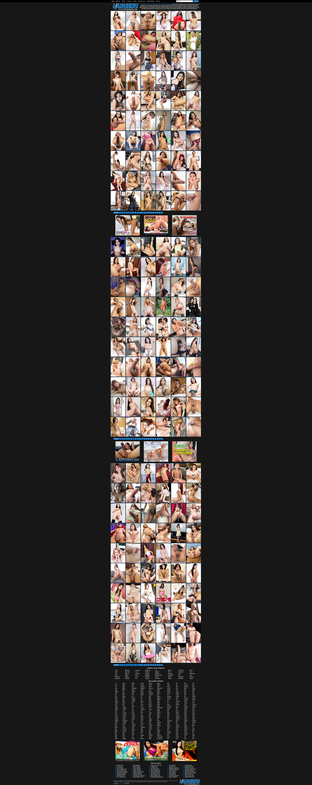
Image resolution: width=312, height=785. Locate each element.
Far (133, 707)
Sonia (185, 719)
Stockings (180, 678)
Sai (185, 696)
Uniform (192, 676)
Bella (116, 738)
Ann (116, 704)
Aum (116, 717)
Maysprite (159, 688)
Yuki (193, 735)
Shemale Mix (172, 774)
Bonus (124, 696)
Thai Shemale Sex (189, 766)
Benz (124, 686)
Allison (116, 691)
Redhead (170, 673)
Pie (176, 722)
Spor (185, 724)
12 (144, 212)
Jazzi (142, 712)
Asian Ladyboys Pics (122, 769)
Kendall (151, 693)
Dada (124, 732)
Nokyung (169, 720)
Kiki (150, 696)
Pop (177, 738)
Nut (168, 735)
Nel (168, 702)
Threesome (192, 673)
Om (177, 688)
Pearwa (178, 715)
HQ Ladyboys (172, 773)
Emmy (133, 701)
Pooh (177, 735)
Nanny (168, 689)
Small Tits (180, 672)
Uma (193, 702)
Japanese (147, 678)
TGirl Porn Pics (173, 770)
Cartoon (125, 714)
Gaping (147, 673)
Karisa (150, 685)
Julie (142, 730)
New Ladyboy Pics (121, 777)
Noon (168, 728)
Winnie (194, 720)
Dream (133, 691)
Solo (179, 675)
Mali (150, 733)
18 (157, 212)
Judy (142, 728)
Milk (158, 701)
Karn (150, 686)
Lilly (150, 714)
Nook (168, 727)
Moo (158, 727)
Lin (150, 717)
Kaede (142, 735)
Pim (177, 724)
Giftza (133, 724)
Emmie (133, 699)
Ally (116, 693)
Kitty (150, 701)
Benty (124, 685)
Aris (116, 712)
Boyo (124, 702)
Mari (150, 738)
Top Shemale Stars (155, 774)
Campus (125, 707)
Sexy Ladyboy (136, 767)
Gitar (133, 728)
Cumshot (137, 673)
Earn (133, 693)
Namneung (159, 737)
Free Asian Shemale (174, 775)
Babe (116, 675)
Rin (185, 689)
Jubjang (143, 727)
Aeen (116, 685)
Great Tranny (172, 771)
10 (140, 212)
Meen (158, 691)
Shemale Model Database (157, 777)
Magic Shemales (137, 770)
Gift (133, 722)
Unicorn (194, 704)
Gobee (133, 730)
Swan (185, 732)
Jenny (142, 715)
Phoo (177, 720)
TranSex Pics (172, 766)
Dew (133, 686)
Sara (185, 704)
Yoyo (193, 730)
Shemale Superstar (173, 767)
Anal (116, 670)
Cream (124, 727)
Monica (159, 725)
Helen (142, 689)
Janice (142, 707)
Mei (158, 694)
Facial (136, 676)
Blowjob (127, 678)
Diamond (134, 688)
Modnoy (159, 722)
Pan (177, 699)
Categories (129, 1)
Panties (157, 676)
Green (142, 683)
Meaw (158, 689)
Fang (133, 706)
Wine (193, 719)
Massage (157, 673)
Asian (116, 672)
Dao (123, 733)
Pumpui (186, 686)
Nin (168, 711)
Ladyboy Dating (150, 1)
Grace (133, 738)
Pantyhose (157, 678)
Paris (177, 707)
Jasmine (143, 709)
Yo (192, 727)
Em (132, 696)
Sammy (186, 699)
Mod (158, 720)
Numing (169, 732)
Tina (193, 691)
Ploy (177, 728)
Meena (158, 693)
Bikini (126, 675)
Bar (116, 725)
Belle (124, 683)
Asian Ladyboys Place (138, 771)
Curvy (136, 675)
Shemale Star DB (137, 774)
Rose (185, 693)
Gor (133, 735)
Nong (168, 722)
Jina (142, 722)
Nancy (168, 686)
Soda (185, 712)
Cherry (124, 719)
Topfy (193, 698)
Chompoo (125, 720)
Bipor (124, 689)
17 (155, 212)
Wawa (193, 714)
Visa (193, 709)
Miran (158, 715)
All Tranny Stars (121, 775)
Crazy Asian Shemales (122, 771)
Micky (158, 699)
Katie (150, 691)
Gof (133, 732)
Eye (133, 702)
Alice (116, 688)
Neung (168, 707)
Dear (124, 737)
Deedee (124, 738)
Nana (168, 685)
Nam (158, 733)
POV (169, 672)
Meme (158, 696)
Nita (168, 714)
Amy (116, 699)
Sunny (185, 730)
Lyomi (150, 728)
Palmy (177, 696)
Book (124, 698)
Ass (116, 673)
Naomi (168, 691)
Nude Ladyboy (136, 766)
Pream (185, 685)
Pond (177, 733)
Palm (177, 694)
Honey (142, 693)
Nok (168, 719)
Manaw (151, 735)
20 (161, 212)
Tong (193, 694)
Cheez (124, 717)
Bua (123, 704)
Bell (116, 737)
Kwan (150, 702)
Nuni (168, 733)
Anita (116, 702)
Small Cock (181, 670)
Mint (158, 714)
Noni (168, 724)
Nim (168, 709)
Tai (185, 737)
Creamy (124, 728)
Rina (185, 691)
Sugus (185, 727)
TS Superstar (120, 766)
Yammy (194, 722)
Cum (136, 672)
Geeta (133, 719)
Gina (133, 727)
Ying (193, 725)
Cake (124, 706)
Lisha (150, 724)
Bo (123, 691)
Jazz (142, 711)
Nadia (158, 732)
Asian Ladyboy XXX (138, 777)
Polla (177, 730)
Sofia (185, 714)
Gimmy (134, 725)
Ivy (141, 699)
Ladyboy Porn (188, 765)
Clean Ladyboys (137, 769)
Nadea (158, 730)
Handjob (147, 675)
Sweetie (186, 733)
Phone (177, 719)
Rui (185, 694)
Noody (168, 725)
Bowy (124, 701)
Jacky (142, 701)
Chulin (124, 722)
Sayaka (186, 706)
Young (191, 678)
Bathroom (117, 678)
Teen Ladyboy (121, 783)
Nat (168, 694)
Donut (133, 689)
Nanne (168, 688)
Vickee (193, 706)
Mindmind (159, 707)
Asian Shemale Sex (155, 770)
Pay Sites (158, 1)
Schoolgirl (170, 675)
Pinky (177, 727)
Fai (132, 704)
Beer (116, 735)
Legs (156, 670)
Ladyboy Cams (141, 1)
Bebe (116, 732)
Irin (142, 698)
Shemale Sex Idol (189, 774)
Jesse (142, 717)
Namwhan (159, 738)
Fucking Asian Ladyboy (139, 775)
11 (142, 212)
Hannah (143, 688)
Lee (150, 711)
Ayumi (116, 719)
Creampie (137, 670)
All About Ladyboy (121, 773)
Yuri (193, 737)
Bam (116, 724)
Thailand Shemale (121, 774)
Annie (116, 707)
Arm (116, 714)
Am (116, 694)
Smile (185, 709)
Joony (142, 724)
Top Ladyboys (136, 765)
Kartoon (151, 688)
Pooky (177, 737)
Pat (177, 709)
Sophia (186, 720)
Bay (116, 728)
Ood (177, 689)
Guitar (142, 685)
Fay (133, 709)
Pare (177, 706)
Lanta (150, 709)
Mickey (159, 698)
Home (113, 1)
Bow (124, 699)
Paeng (177, 693)
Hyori (142, 694)
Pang (177, 702)
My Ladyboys (120, 767)
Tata (193, 686)
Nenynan (169, 706)
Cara (124, 711)
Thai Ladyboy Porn (155, 775)
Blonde (127, 676)
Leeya (150, 712)
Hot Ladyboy (172, 765)
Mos (158, 728)
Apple (116, 709)
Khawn (150, 694)
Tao (193, 685)
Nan (168, 683)
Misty (158, 717)
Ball (116, 722)
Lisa (150, 722)
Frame (133, 715)
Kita (150, 699)
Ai (115, 686)
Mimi (158, 704)
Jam (142, 702)
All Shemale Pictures (174, 769)
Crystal (124, 730)
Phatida (178, 717)
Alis (116, 689)
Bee (116, 733)
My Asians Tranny (189, 767)
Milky (158, 702)
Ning (168, 712)
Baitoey (117, 720)
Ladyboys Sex (154, 766)
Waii (193, 711)
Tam (185, 738)
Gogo (133, 733)
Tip (193, 693)
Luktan (151, 725)
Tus (193, 701)
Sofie (185, 715)
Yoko (193, 728)
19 (159, 212)
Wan (193, 712)
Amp (116, 698)
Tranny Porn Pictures (156, 765)
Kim (150, 698)
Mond (158, 724)
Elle (133, 694)
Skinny (170, 678)
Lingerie (157, 672)
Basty (116, 727)
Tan (193, 683)
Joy (141, 725)
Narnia (169, 693)
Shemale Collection (155, 771)
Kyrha (150, 706)
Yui (193, 733)
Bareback (117, 676)
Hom (142, 691)
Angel (116, 701)
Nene (168, 704)
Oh (176, 683)
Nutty (168, 737)
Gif (132, 720)
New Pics (118, 1)
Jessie (142, 719)
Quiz (185, 688)
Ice (141, 696)
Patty (177, 711)
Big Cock (127, 672)
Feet (136, 678)
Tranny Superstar (137, 773)
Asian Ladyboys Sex (122, 770)
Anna (116, 706)
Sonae (185, 717)
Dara (124, 735)
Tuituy (193, 699)
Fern (133, 711)
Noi (168, 717)
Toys (191, 675)
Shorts (169, 676)
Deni (133, 685)
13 (146, 212)
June (142, 732)
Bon (123, 694)
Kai (141, 737)
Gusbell (142, 686)
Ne (167, 701)
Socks (179, 673)
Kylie (150, 704)
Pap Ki (177, 704)
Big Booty (127, 670)
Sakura (186, 698)
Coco (124, 725)
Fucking (147, 672)
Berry (124, 688)
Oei (168, 738)
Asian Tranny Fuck (189, 775)
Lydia (150, 727)
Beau (116, 730)
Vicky (193, 707)
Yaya (193, 724)
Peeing (169, 670)
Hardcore (147, 676)
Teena (193, 688)
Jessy (142, 720)
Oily (177, 686)
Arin (116, 711)
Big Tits (127, 673)
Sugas (185, 725)
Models (123, 1)
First (133, 712)
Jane (142, 706)
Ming (158, 709)
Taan (185, 735)
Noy (168, 730)
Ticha (193, 689)
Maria (158, 683)
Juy (141, 733)
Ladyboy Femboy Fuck (190, 769)
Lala (150, 707)
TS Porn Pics (120, 765)
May (158, 686)
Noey (168, 715)
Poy (185, 683)
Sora (185, 722)
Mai (150, 732)
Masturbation (158, 675)
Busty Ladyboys (173, 777)
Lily (150, 715)
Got (133, 737)
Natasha (169, 696)
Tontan (194, 696)
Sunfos (186, 728)
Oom (177, 691)
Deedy (133, 683)
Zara (193, 738)
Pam (177, 698)
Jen (141, 714)
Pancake (178, 701)
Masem (159, 685)
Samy (185, 701)
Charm (124, 715)
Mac (150, 730)
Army (116, 715)
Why (193, 715)
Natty (168, 699)
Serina (185, 707)
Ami (116, 696)
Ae (115, 683)
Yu (193, 732)
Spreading (180, 676)
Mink (158, 711)
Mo (158, 719)
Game (133, 717)
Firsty (133, 714)
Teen (191, 672)
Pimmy (177, 725)
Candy (124, 709)
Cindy (124, 724)
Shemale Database (189, 770)
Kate (150, 689)
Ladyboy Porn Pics (189, 777)
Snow (185, 711)
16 (153, 212)
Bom (124, 693)
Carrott (124, 712)
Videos (134, 1)
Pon (177, 732)
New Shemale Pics (155, 769)
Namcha (159, 735)
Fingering (147, 670)
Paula (177, 712)
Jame (142, 704)
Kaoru (142, 738)
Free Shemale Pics (155, 773)
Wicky (193, 717)
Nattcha (169, 698)
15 (151, 212)
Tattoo (191, 670)
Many (150, 737)
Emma (133, 698)
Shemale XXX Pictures (190, 771)
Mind (158, 706)
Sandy (185, 702)
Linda (150, 719)
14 (148, 212)
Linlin (150, 720)
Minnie (159, 712)
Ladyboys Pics (154, 767)
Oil (176, 685)
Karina (150, 683)
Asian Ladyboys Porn (190, 773)
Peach (177, 714)
